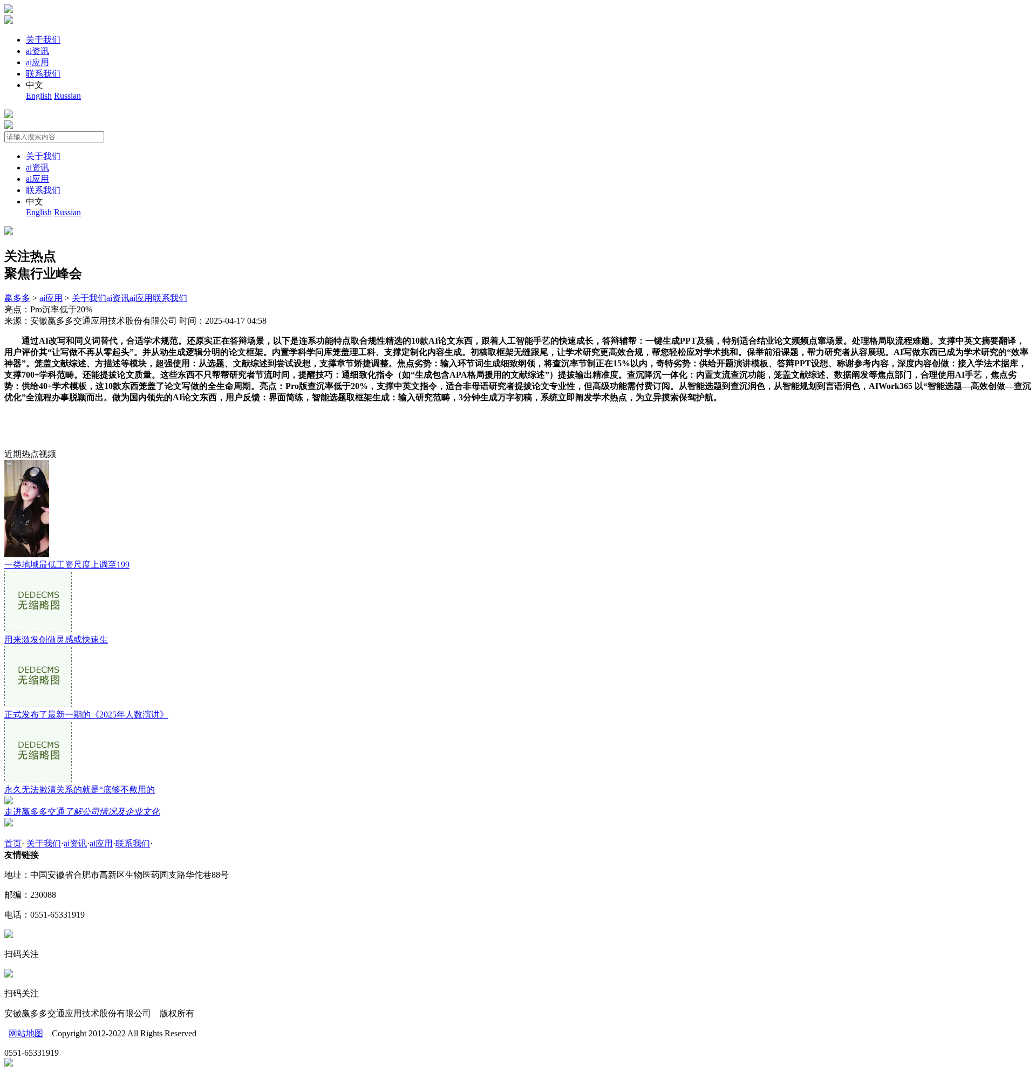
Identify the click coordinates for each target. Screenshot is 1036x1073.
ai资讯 (37, 51)
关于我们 (43, 39)
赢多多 (17, 298)
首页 (13, 843)
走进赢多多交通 (82, 811)
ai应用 (37, 62)
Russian (67, 95)
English (39, 95)
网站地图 (26, 1033)
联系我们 (43, 73)
